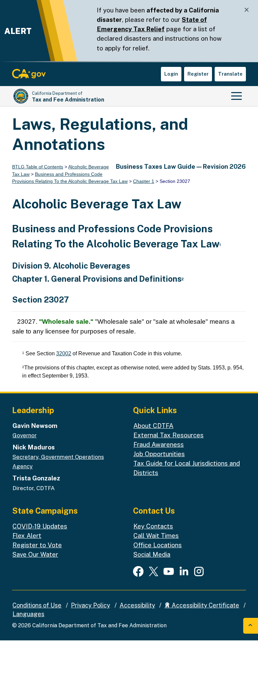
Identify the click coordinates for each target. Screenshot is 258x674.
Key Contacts (153, 526)
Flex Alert (26, 535)
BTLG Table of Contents (37, 166)
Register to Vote (37, 545)
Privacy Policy (90, 605)
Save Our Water (35, 554)
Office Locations (157, 545)
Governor (24, 435)
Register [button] (198, 74)
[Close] (247, 9)
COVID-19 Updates (39, 526)
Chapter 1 (143, 181)
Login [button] (171, 74)
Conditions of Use (36, 605)
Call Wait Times (156, 535)
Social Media (151, 554)
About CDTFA (153, 425)
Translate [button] (230, 74)
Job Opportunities (159, 454)
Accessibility (137, 605)
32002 (63, 353)
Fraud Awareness (158, 444)
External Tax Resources (168, 435)
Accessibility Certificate (204, 605)
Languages (28, 614)
